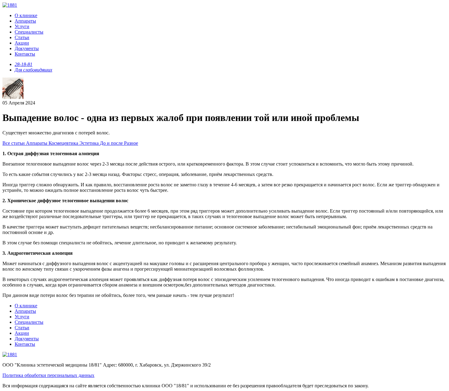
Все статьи (14, 143)
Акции (22, 43)
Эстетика (89, 143)
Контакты (25, 54)
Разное (131, 143)
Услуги (22, 26)
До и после (112, 143)
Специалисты (29, 32)
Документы (27, 48)
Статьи (22, 37)
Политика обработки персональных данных (48, 375)
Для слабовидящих (33, 69)
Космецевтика (64, 143)
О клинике (26, 15)
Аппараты (25, 21)
